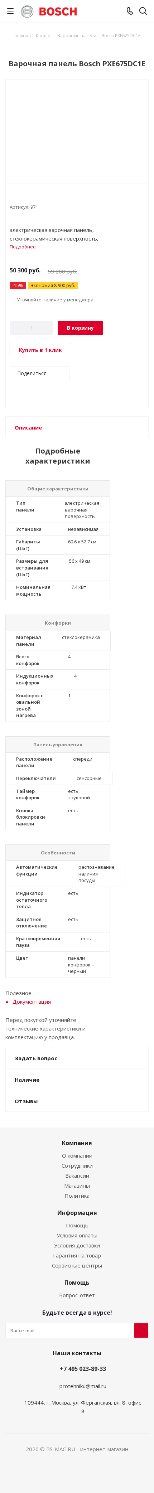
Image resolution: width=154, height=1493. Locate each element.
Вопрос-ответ (77, 1295)
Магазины (77, 1185)
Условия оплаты (77, 1235)
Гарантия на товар (77, 1255)
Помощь (77, 1225)
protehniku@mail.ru (82, 1386)
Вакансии (77, 1175)
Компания (77, 1143)
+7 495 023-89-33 (83, 1369)
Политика (77, 1195)
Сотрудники (77, 1165)
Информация (77, 1213)
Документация (32, 1001)
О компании (77, 1155)
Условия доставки (77, 1245)
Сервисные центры (77, 1265)
